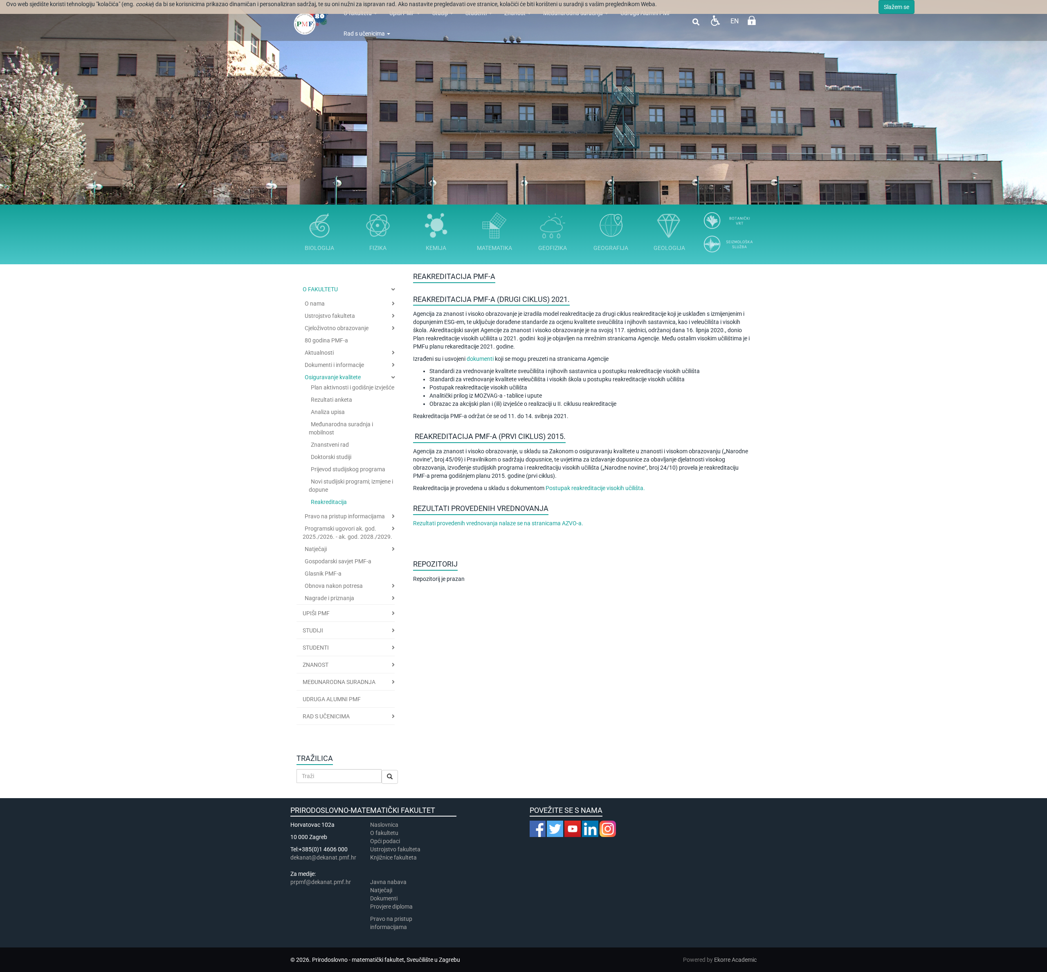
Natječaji (316, 549)
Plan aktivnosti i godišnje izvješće (352, 387)
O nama (315, 303)
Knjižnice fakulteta (393, 857)
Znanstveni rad (330, 444)
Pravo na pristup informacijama (345, 516)
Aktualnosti (319, 352)
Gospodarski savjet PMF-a (338, 561)
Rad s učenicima (365, 33)
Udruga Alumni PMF (332, 699)
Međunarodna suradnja (339, 682)
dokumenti (480, 359)
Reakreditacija (329, 502)
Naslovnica (384, 824)
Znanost (315, 665)
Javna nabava (388, 882)
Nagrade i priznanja (329, 598)
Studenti (316, 647)
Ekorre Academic (735, 959)
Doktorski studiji (331, 457)
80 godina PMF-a (326, 340)
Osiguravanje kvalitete (333, 377)
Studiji (313, 630)
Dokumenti (384, 898)
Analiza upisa (328, 412)
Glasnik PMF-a (323, 573)
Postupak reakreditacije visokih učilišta (594, 488)
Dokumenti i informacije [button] (334, 365)
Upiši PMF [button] (316, 613)
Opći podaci (385, 841)
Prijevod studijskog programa (348, 469)
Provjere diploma (391, 906)
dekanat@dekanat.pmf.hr (323, 857)
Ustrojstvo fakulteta (330, 316)
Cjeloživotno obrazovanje (336, 328)
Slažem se (896, 7)
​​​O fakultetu (384, 833)
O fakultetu (320, 289)
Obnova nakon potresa (334, 586)
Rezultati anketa (331, 399)
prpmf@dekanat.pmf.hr (320, 882)
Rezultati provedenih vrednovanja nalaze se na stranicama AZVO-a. (498, 523)
